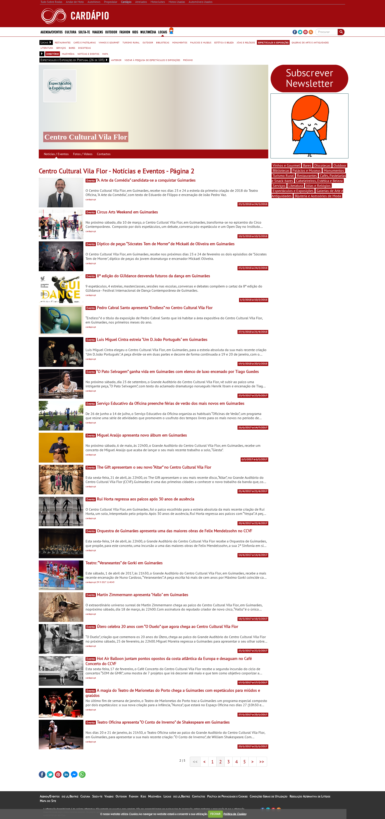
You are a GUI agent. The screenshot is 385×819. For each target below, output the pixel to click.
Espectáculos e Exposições (293, 190)
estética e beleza (224, 42)
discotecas (84, 48)
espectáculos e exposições (273, 42)
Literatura (296, 185)
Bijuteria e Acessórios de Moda (318, 196)
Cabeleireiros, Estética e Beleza (319, 180)
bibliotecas (162, 42)
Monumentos (334, 170)
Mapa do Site (48, 801)
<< (195, 761)
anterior (116, 60)
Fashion (124, 32)
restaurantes (62, 42)
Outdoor (111, 32)
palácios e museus (200, 42)
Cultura (85, 796)
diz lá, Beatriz (70, 796)
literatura (47, 48)
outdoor (148, 42)
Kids (135, 32)
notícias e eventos (88, 54)
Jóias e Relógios (318, 185)
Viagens (108, 796)
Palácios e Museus (307, 170)
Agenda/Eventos (52, 32)
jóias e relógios (246, 42)
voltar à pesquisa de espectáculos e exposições (152, 60)
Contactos (104, 154)
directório (52, 54)
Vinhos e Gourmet (286, 165)
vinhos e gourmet (109, 42)
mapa (105, 54)
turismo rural (131, 42)
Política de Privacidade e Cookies (227, 796)
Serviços (279, 185)
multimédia (68, 54)
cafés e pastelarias (85, 42)
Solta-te (97, 796)
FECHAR (215, 814)
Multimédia (154, 796)
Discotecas (322, 165)
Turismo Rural (283, 175)
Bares (307, 165)
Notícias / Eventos (56, 154)
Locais (167, 796)
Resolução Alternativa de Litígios (310, 796)
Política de (234, 814)
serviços (61, 48)
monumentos (179, 42)
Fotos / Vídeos (82, 154)
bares (72, 48)
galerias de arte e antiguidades (310, 42)
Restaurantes (307, 175)
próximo (188, 60)
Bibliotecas (281, 170)
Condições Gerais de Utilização (268, 796)
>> (261, 761)
